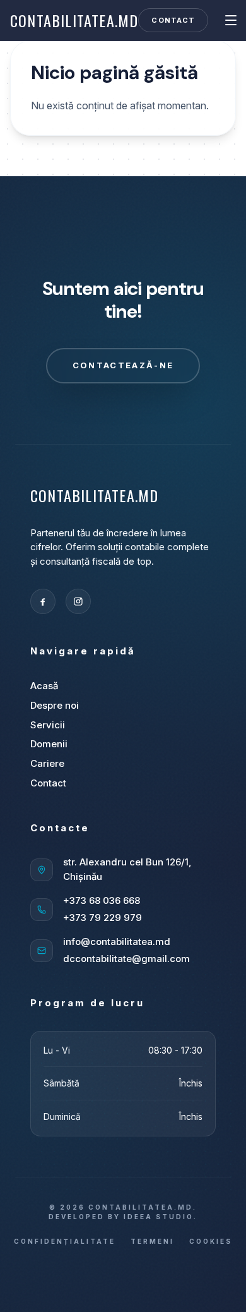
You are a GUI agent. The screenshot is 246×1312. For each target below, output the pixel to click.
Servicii (47, 725)
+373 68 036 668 (101, 900)
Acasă (44, 686)
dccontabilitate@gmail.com (126, 959)
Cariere (47, 763)
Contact (173, 20)
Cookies (210, 1241)
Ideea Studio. (160, 1216)
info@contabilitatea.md (116, 942)
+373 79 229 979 (102, 918)
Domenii (48, 744)
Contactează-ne (123, 365)
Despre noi (54, 705)
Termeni (152, 1241)
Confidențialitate (64, 1241)
